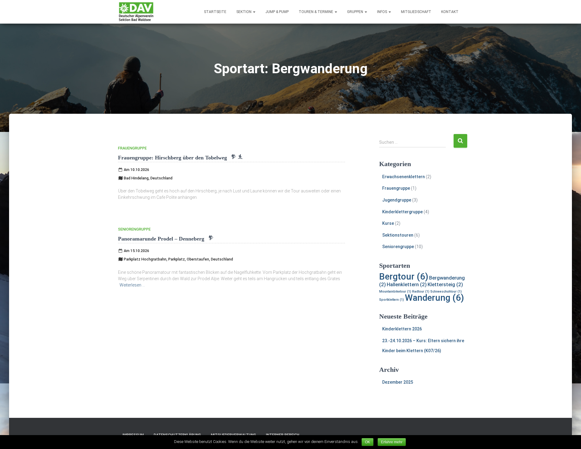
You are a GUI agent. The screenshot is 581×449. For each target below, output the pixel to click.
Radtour (420, 291)
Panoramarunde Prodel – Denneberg (165, 239)
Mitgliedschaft (416, 12)
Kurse (388, 223)
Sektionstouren (397, 235)
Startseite (215, 12)
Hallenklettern (407, 284)
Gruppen (355, 12)
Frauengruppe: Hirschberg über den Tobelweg (180, 158)
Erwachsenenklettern (403, 176)
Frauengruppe (132, 148)
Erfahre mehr (391, 442)
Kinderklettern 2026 (402, 328)
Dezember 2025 (397, 382)
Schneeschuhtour (446, 291)
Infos (382, 12)
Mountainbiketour (395, 291)
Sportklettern (391, 300)
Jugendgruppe (396, 200)
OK (367, 442)
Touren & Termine (316, 12)
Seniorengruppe (134, 229)
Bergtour (403, 276)
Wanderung (434, 298)
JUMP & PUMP (277, 12)
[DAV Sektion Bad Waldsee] (136, 11)
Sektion (244, 12)
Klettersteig (445, 284)
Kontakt (449, 12)
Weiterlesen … (132, 285)
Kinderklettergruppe (402, 211)
